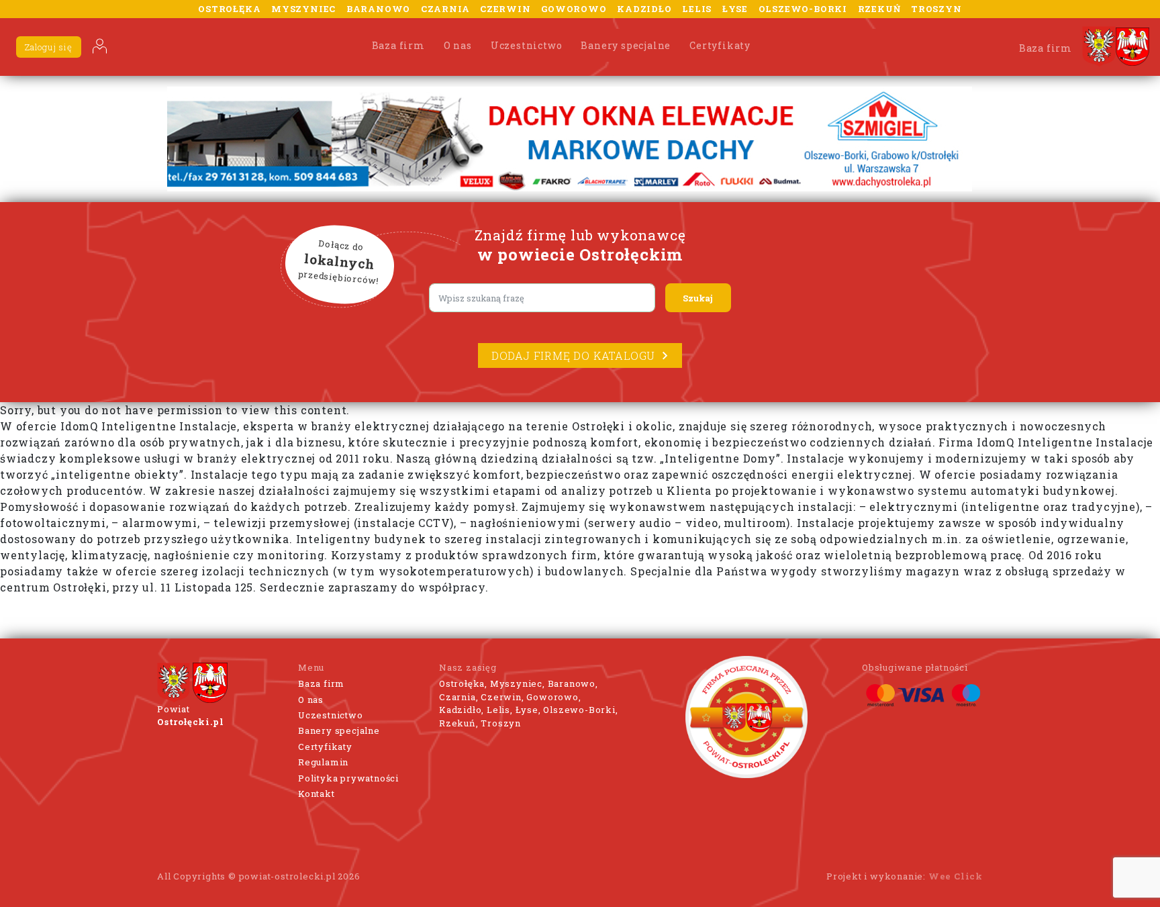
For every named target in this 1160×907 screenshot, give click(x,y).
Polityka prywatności (348, 778)
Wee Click (955, 876)
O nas (458, 45)
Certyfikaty (720, 45)
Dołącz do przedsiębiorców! (339, 262)
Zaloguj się (48, 47)
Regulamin (323, 762)
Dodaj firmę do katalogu (573, 355)
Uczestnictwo (527, 45)
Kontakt (316, 793)
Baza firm (398, 45)
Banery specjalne (626, 45)
